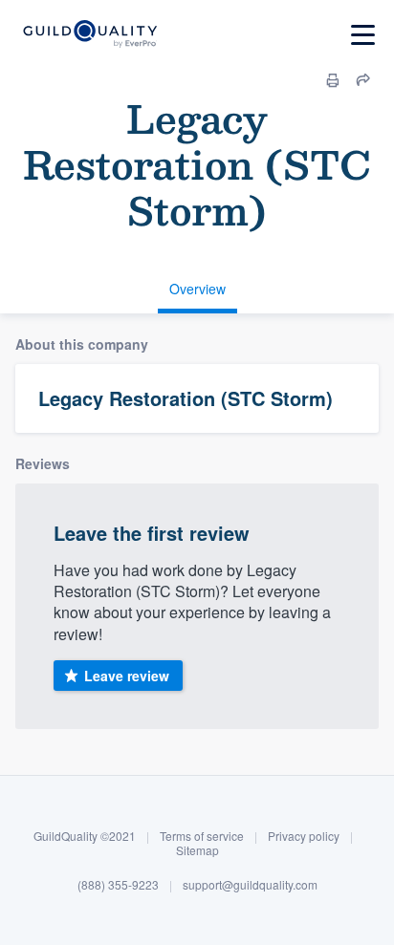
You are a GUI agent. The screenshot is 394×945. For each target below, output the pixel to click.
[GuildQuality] (89, 35)
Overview (197, 288)
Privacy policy (303, 835)
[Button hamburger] (363, 35)
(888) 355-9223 (118, 884)
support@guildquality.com (250, 884)
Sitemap (197, 850)
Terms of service (202, 835)
